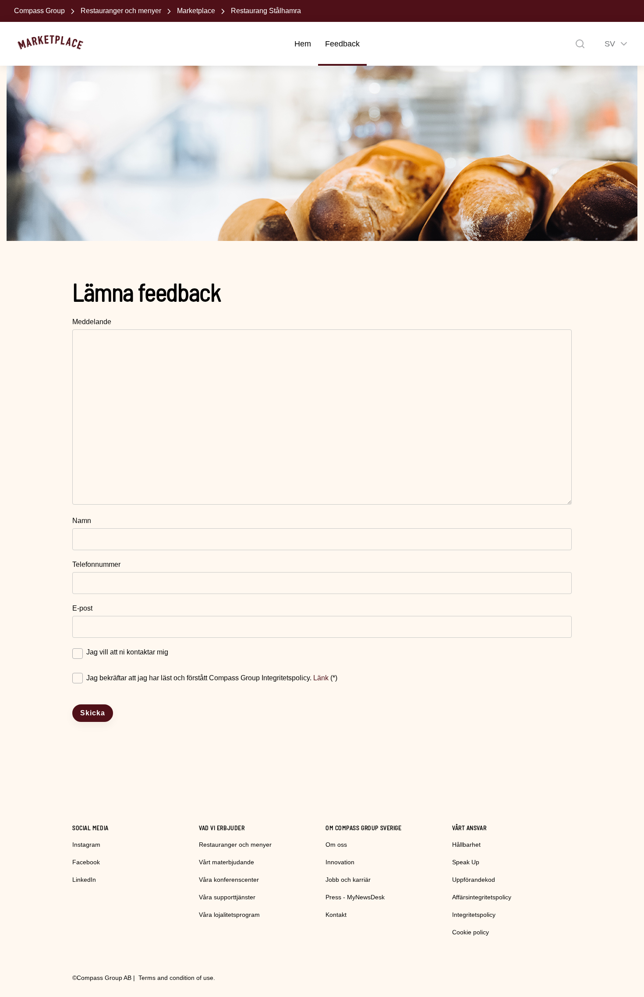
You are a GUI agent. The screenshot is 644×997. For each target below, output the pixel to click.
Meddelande (91, 321)
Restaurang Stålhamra (266, 10)
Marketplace (196, 10)
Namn (81, 520)
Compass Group (39, 10)
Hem (302, 43)
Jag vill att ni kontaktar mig (127, 652)
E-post (82, 608)
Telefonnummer (96, 564)
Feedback (342, 43)
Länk (321, 678)
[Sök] (580, 43)
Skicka (92, 713)
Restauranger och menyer (121, 10)
